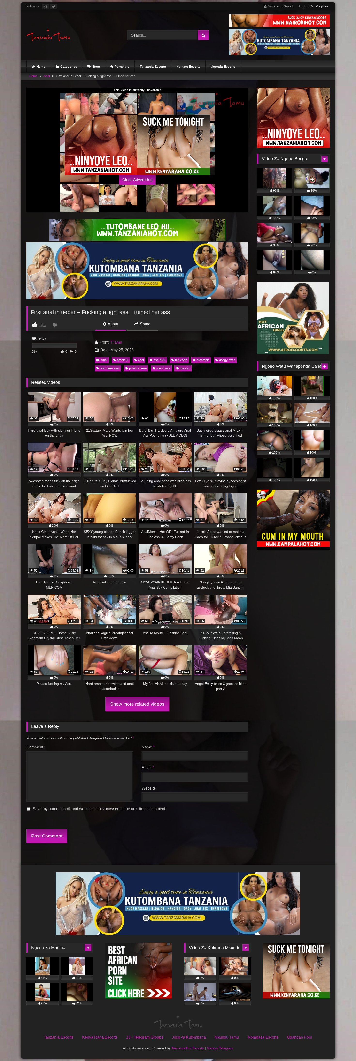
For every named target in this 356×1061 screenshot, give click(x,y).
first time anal (109, 368)
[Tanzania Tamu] (48, 35)
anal (141, 360)
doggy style (227, 360)
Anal (47, 76)
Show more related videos (137, 704)
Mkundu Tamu (227, 1037)
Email (148, 768)
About (112, 324)
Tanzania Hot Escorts (187, 1048)
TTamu (116, 342)
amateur (122, 360)
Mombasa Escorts (263, 1037)
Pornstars (122, 66)
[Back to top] (341, 1046)
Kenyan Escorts (188, 66)
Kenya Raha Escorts (99, 1037)
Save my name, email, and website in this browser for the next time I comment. (99, 809)
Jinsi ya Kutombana (189, 1037)
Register (322, 6)
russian (185, 368)
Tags (96, 66)
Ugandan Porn (299, 1037)
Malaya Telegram (220, 1048)
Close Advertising (137, 180)
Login (303, 6)
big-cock (181, 360)
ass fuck (160, 360)
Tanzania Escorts (153, 66)
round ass (163, 368)
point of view (138, 368)
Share (144, 324)
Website (149, 788)
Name (148, 747)
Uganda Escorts (223, 66)
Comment (34, 747)
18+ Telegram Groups (144, 1037)
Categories (68, 66)
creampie (203, 360)
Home (41, 66)
